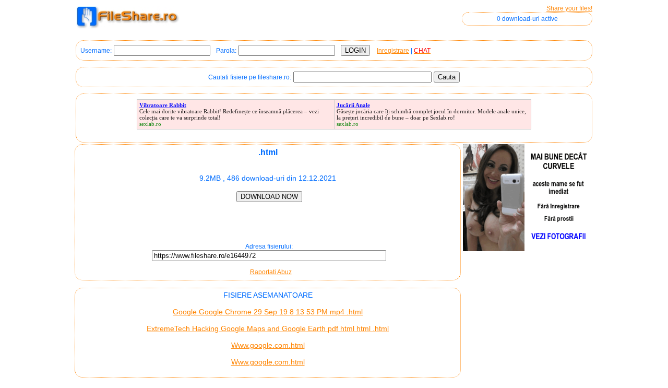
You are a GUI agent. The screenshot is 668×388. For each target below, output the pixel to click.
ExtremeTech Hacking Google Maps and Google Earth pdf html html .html (268, 328)
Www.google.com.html (268, 345)
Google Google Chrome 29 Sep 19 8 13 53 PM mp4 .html (268, 312)
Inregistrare (393, 50)
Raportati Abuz (271, 272)
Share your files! (569, 8)
